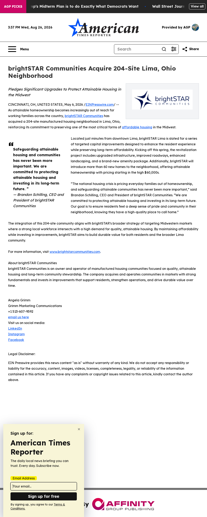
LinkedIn (15, 328)
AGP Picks (13, 6)
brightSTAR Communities (84, 116)
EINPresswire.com (100, 104)
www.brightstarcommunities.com (75, 252)
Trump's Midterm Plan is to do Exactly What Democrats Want (81, 6)
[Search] (164, 49)
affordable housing (137, 127)
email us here (18, 317)
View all (197, 6)
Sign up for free (43, 496)
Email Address (24, 478)
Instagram (16, 334)
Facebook (16, 340)
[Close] (79, 429)
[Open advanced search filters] (173, 49)
